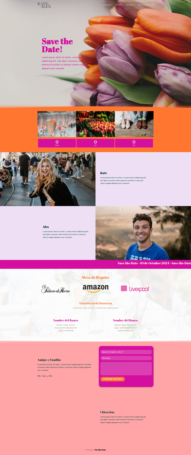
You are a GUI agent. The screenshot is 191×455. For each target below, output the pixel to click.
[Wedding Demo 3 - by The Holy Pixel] (44, 5)
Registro (130, 5)
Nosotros (108, 5)
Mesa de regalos (146, 5)
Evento (119, 5)
